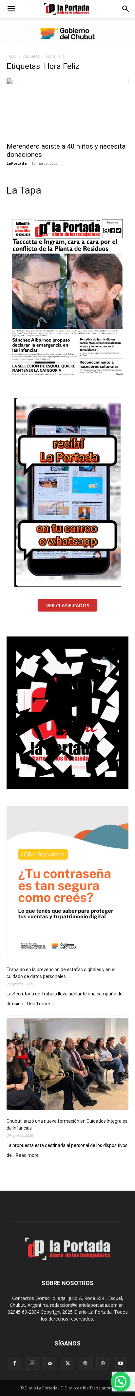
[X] (67, 1363)
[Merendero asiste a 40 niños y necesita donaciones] (67, 108)
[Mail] (49, 1363)
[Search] (126, 9)
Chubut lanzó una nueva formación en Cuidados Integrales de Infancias (67, 1124)
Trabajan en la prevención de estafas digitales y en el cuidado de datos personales (61, 973)
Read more (38, 1004)
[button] (11, 9)
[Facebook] (14, 1363)
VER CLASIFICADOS (67, 605)
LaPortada (17, 163)
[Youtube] (120, 1363)
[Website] (85, 1363)
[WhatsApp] (102, 1363)
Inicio (11, 56)
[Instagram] (32, 1363)
